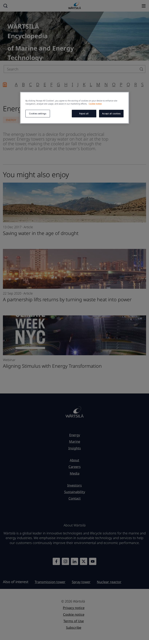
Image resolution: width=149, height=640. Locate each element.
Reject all (84, 113)
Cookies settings (37, 113)
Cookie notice (95, 103)
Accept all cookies (111, 113)
